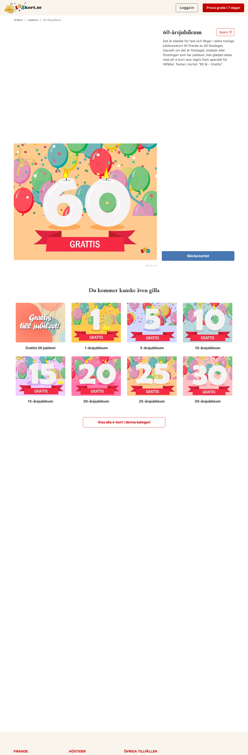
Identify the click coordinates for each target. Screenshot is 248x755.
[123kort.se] (23, 8)
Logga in (187, 8)
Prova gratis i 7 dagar (223, 8)
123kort (18, 19)
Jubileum (33, 19)
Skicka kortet (198, 256)
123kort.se (152, 265)
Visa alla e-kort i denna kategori (124, 422)
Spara (224, 32)
